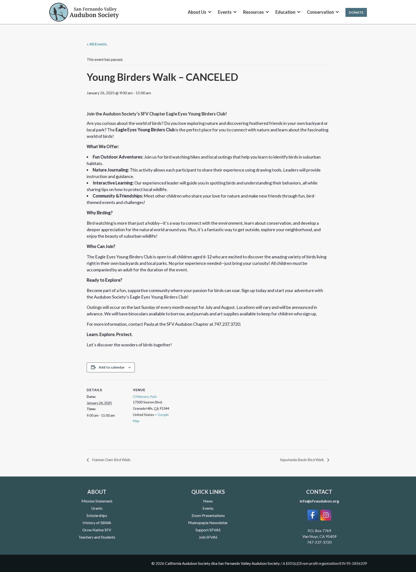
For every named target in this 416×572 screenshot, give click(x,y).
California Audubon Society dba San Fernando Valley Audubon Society (222, 563)
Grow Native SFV (96, 530)
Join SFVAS (208, 537)
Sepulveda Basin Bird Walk (302, 459)
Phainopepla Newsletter (208, 522)
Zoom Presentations (208, 515)
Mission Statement (96, 501)
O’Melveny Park (145, 396)
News (208, 501)
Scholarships (96, 515)
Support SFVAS (208, 530)
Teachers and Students (96, 537)
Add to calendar (112, 367)
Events (208, 508)
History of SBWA (97, 522)
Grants (97, 508)
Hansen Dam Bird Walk (110, 459)
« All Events (97, 44)
